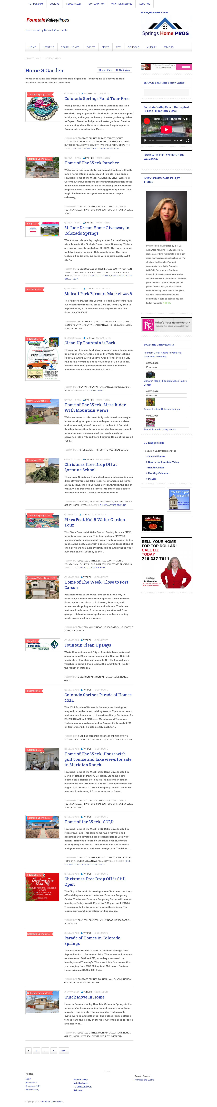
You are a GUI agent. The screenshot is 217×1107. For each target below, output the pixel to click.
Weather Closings (121, 3)
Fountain (120, 206)
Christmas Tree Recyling (113, 505)
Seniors (168, 47)
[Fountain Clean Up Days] (42, 650)
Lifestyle (48, 47)
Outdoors (69, 145)
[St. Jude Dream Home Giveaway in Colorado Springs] (42, 235)
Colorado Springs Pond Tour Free (97, 98)
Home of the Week (116, 210)
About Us (144, 3)
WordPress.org (32, 1089)
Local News (123, 141)
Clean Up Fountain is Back (89, 343)
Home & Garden (108, 141)
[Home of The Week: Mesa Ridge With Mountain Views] (42, 423)
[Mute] (182, 140)
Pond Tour (113, 148)
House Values (74, 3)
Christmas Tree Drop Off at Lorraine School (90, 467)
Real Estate (82, 145)
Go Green (94, 141)
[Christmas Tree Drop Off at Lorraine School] (42, 483)
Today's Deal (118, 145)
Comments (32, 1086)
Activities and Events (144, 1080)
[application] (166, 129)
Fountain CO (97, 390)
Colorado (94, 736)
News (105, 47)
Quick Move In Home (84, 997)
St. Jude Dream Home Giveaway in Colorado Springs (97, 230)
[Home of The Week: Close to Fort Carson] (42, 598)
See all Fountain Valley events (160, 429)
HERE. (166, 302)
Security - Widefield (100, 145)
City (118, 47)
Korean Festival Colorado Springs (162, 409)
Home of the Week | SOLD (88, 821)
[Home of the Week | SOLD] (42, 837)
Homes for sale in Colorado (89, 864)
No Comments (101, 93)
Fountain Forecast (190, 6)
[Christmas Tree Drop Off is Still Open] (42, 900)
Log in (28, 1079)
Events (90, 47)
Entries (31, 1082)
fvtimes (88, 93)
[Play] (145, 140)
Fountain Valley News (76, 141)
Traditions (126, 564)
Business (83, 736)
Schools (134, 47)
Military (151, 47)
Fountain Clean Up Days (87, 645)
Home (32, 47)
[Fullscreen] (187, 140)
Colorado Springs (87, 138)
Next (64, 1050)
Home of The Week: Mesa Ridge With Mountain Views (95, 407)
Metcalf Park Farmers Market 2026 (98, 293)
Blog (80, 269)
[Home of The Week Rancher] (42, 177)
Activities (83, 321)
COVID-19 (54, 3)
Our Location (96, 3)
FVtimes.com (36, 3)
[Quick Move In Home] (42, 1013)
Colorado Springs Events (91, 567)
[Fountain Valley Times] (47, 19)
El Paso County (106, 138)
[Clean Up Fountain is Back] (42, 379)
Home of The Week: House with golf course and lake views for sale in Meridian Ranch (98, 759)
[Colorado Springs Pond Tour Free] (42, 121)
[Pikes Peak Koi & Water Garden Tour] (42, 527)
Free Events (99, 148)
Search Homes (70, 47)
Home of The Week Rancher (91, 163)
